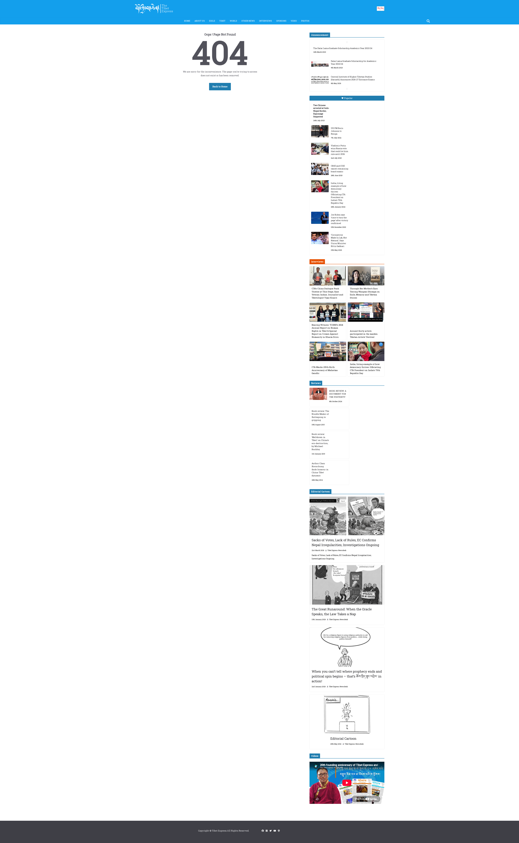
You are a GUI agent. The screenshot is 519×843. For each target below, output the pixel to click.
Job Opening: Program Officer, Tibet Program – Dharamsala (353, 81)
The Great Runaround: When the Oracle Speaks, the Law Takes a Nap (342, 611)
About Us (199, 21)
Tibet (222, 21)
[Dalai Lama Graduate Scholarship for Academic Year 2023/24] (320, 51)
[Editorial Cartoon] (347, 714)
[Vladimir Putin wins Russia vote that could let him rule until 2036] (320, 149)
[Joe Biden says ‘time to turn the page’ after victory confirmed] (320, 218)
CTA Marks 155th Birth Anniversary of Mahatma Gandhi (325, 370)
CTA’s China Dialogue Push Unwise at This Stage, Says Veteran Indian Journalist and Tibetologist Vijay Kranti (327, 293)
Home (187, 21)
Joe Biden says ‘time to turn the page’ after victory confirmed (339, 219)
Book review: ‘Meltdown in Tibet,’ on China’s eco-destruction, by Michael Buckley (320, 442)
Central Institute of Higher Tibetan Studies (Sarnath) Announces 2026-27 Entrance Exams (353, 65)
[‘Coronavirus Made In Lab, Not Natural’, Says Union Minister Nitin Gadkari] (320, 238)
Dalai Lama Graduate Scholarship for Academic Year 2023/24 (353, 49)
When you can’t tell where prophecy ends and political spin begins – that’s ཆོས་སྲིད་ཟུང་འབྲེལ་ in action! (347, 676)
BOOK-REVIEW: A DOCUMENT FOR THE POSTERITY (337, 394)
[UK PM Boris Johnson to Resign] (320, 131)
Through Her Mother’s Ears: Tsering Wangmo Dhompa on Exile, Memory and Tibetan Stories (365, 293)
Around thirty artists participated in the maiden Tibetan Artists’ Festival (364, 334)
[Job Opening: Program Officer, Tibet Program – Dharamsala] (320, 83)
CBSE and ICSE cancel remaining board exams (339, 169)
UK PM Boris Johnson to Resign (337, 131)
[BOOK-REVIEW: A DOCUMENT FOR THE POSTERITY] (318, 397)
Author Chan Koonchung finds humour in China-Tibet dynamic (320, 469)
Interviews (265, 21)
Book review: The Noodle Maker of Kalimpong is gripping (320, 416)
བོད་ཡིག (380, 8)
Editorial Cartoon (343, 738)
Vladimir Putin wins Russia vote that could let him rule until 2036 (339, 149)
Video (294, 21)
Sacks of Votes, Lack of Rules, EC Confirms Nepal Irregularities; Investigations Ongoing (345, 542)
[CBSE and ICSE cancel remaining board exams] (320, 169)
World (233, 21)
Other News (248, 21)
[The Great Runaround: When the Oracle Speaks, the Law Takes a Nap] (347, 584)
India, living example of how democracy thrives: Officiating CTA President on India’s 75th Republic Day (338, 193)
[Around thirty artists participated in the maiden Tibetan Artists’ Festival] (366, 312)
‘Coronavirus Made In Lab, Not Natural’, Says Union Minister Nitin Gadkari (339, 240)
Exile (212, 21)
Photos (305, 21)
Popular (348, 98)
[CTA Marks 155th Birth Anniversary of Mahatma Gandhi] (328, 351)
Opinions (281, 21)
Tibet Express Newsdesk (336, 550)
